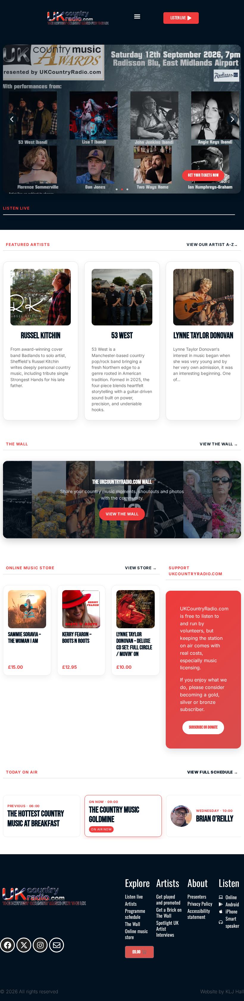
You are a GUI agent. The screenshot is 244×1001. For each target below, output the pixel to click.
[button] (137, 16)
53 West (122, 336)
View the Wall (122, 514)
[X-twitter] (23, 945)
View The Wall (217, 444)
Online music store (30, 567)
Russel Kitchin (40, 336)
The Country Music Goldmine (114, 814)
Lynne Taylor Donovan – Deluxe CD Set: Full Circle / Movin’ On (134, 644)
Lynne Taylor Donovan (203, 336)
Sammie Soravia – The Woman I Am (24, 638)
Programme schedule (135, 914)
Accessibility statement (198, 914)
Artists (131, 904)
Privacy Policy (199, 904)
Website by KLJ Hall (222, 991)
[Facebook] (7, 945)
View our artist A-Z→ (212, 244)
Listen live (134, 896)
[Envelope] (56, 945)
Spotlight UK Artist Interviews (167, 929)
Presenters (196, 896)
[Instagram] (40, 945)
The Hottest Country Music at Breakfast (35, 818)
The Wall (17, 444)
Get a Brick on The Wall (169, 913)
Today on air (22, 772)
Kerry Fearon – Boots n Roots (76, 638)
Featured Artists (28, 244)
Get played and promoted (168, 899)
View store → (141, 567)
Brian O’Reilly (214, 819)
